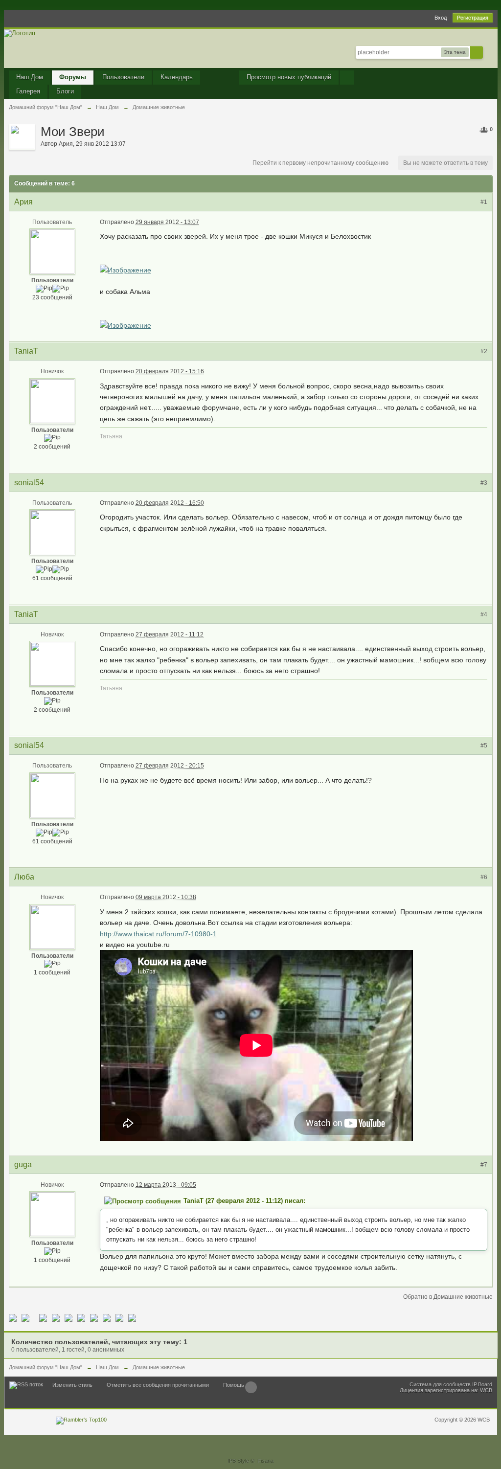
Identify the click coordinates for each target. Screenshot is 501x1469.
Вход (440, 18)
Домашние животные (159, 1367)
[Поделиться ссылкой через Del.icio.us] (56, 1317)
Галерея (28, 91)
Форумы (72, 77)
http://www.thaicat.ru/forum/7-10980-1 (158, 934)
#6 (483, 877)
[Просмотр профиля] (52, 251)
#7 (483, 1164)
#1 (483, 202)
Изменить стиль (72, 1385)
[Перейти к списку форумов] (19, 32)
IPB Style (238, 1461)
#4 (483, 614)
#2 (483, 351)
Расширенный (489, 52)
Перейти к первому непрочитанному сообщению (320, 162)
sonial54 (29, 482)
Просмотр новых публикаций (289, 77)
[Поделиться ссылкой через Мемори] (81, 1317)
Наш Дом (29, 77)
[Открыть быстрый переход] (347, 77)
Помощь (233, 1385)
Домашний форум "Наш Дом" (45, 1367)
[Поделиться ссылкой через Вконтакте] (68, 1317)
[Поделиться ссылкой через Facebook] (25, 1317)
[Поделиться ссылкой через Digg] (43, 1317)
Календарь (176, 77)
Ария (66, 143)
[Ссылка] (125, 269)
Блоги (65, 91)
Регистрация (472, 18)
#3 (483, 482)
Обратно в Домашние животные (448, 1296)
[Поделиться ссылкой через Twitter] (13, 1317)
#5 (483, 745)
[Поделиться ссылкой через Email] (107, 1317)
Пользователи (123, 77)
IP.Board (482, 1384)
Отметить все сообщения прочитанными (158, 1385)
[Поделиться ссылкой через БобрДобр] (94, 1317)
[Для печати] (119, 1317)
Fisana (265, 1461)
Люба (24, 877)
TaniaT (26, 351)
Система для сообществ (440, 1384)
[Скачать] (132, 1317)
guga (23, 1164)
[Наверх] (251, 1387)
